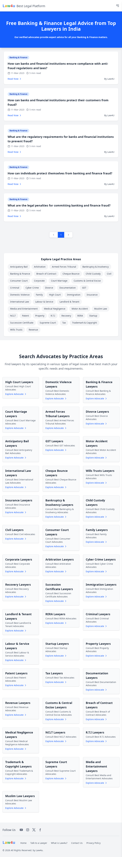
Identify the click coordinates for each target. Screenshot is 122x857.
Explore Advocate (14, 394)
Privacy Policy (93, 842)
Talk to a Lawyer (38, 842)
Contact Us (77, 842)
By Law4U (109, 78)
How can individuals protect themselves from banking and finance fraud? (60, 173)
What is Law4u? (59, 842)
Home (23, 842)
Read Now (13, 78)
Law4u (39, 850)
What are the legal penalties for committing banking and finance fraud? (59, 205)
